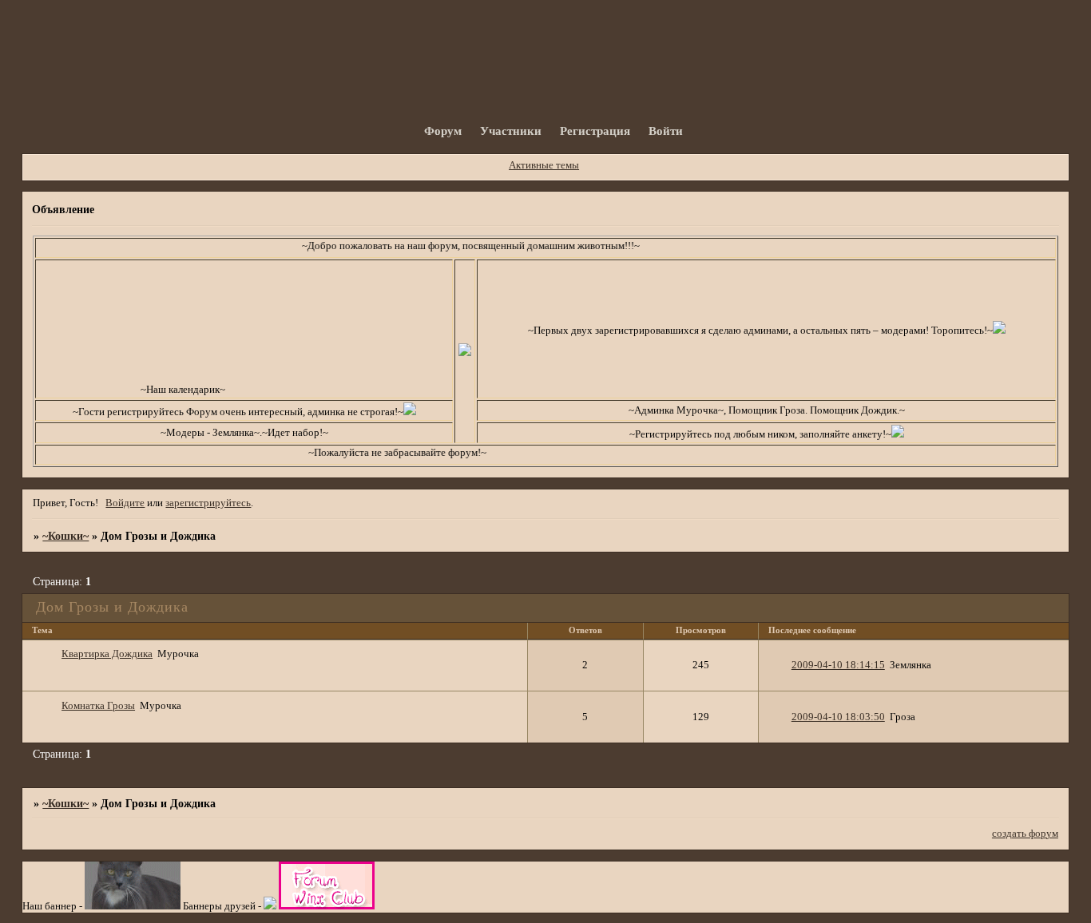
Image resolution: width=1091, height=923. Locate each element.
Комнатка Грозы (98, 705)
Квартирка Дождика (107, 654)
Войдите (125, 503)
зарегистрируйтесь (208, 503)
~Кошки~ (65, 535)
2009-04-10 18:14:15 (838, 665)
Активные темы (544, 165)
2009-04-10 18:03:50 (838, 717)
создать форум (1025, 833)
